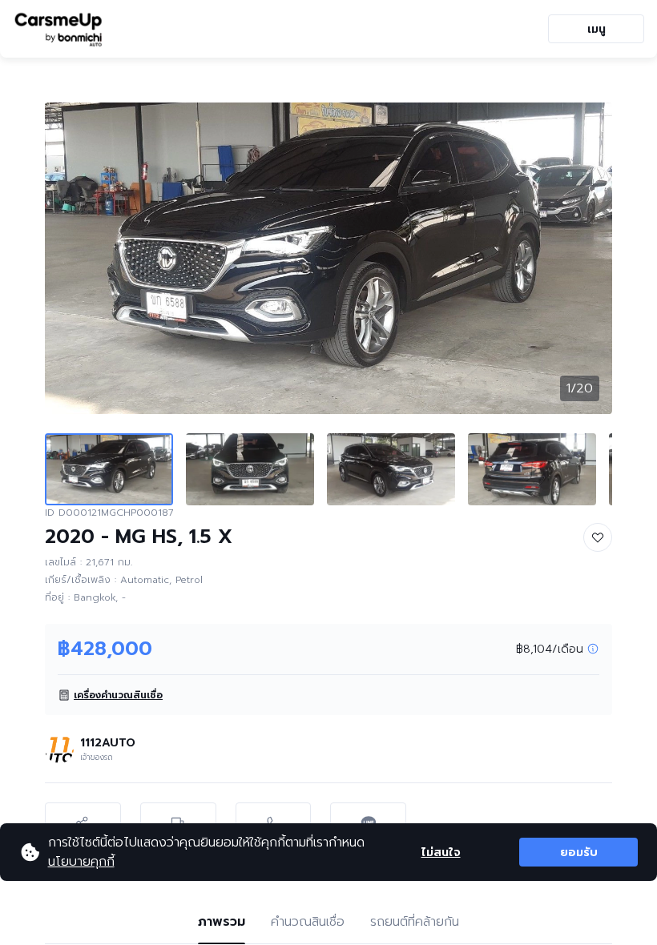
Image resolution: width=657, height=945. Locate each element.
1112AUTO (107, 742)
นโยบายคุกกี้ (81, 861)
